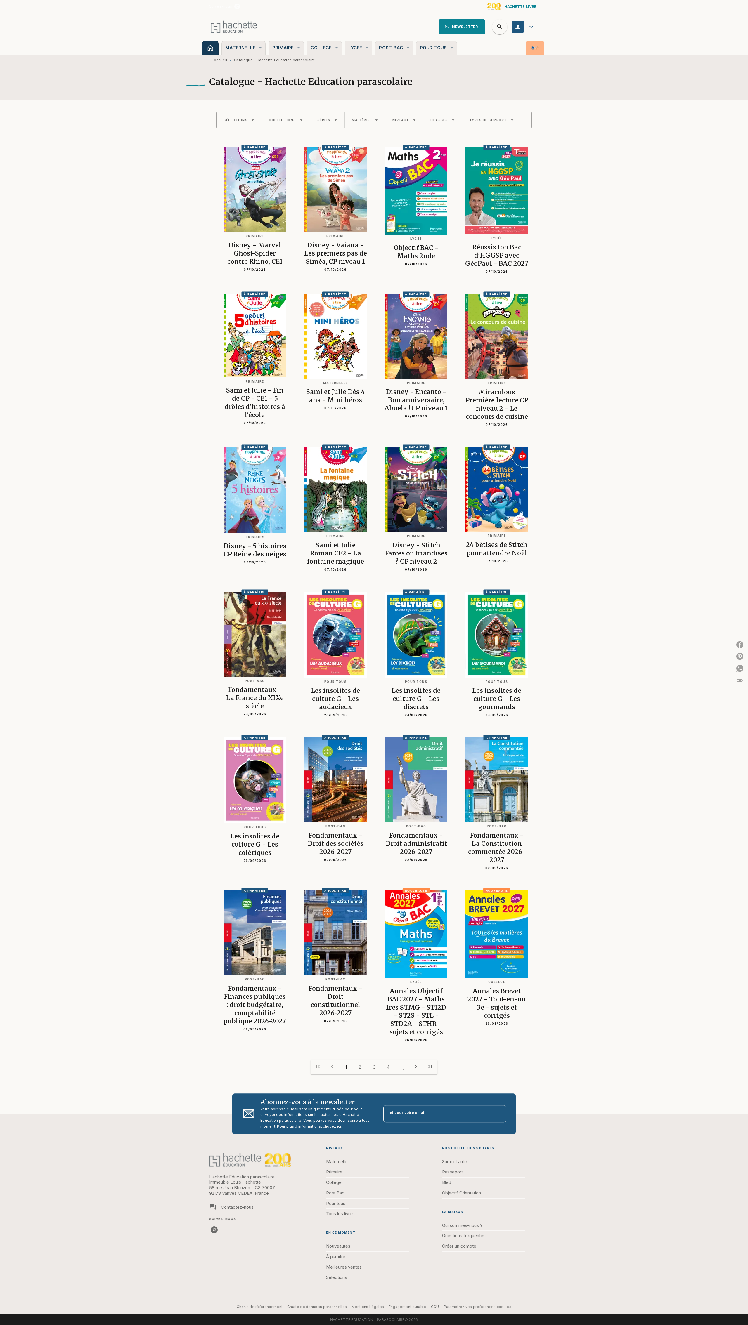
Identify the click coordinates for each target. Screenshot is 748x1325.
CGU (435, 1307)
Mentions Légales (368, 1307)
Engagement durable (407, 1307)
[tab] (210, 48)
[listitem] (237, 6)
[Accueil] (233, 27)
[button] (462, 26)
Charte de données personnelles (317, 1307)
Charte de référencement (260, 1307)
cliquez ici (332, 1126)
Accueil (220, 60)
